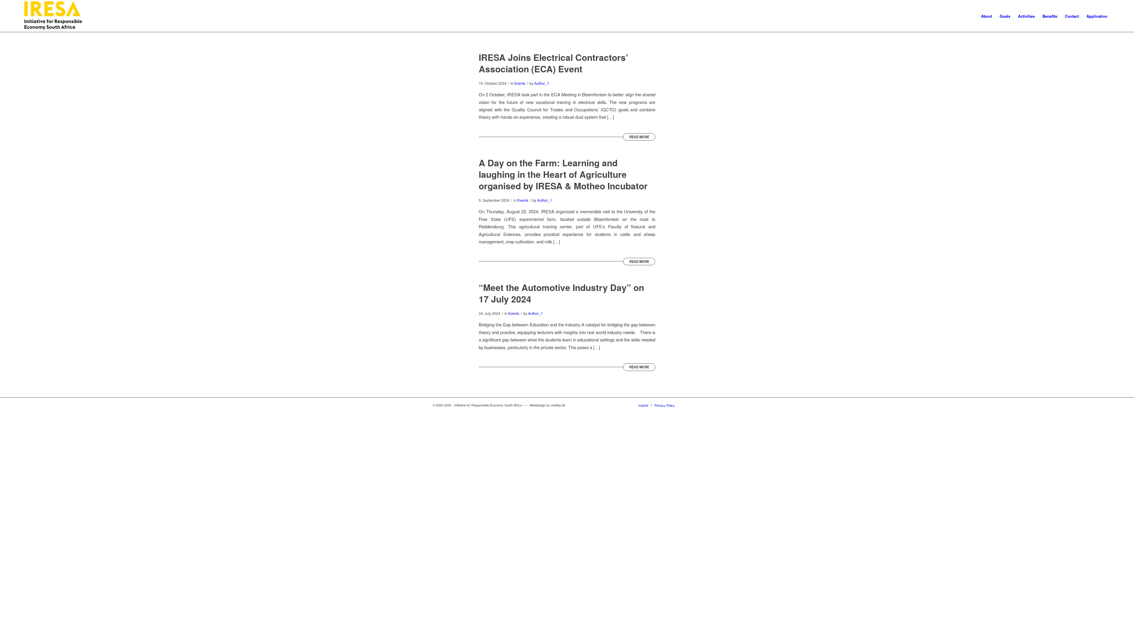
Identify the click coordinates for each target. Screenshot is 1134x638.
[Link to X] (688, 405)
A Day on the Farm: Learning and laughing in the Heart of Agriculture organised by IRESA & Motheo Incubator (563, 174)
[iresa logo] (53, 16)
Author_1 (541, 83)
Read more (639, 136)
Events (519, 83)
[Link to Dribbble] (697, 405)
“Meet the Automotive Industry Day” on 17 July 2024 (561, 293)
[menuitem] (986, 16)
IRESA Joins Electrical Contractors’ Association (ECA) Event (553, 63)
